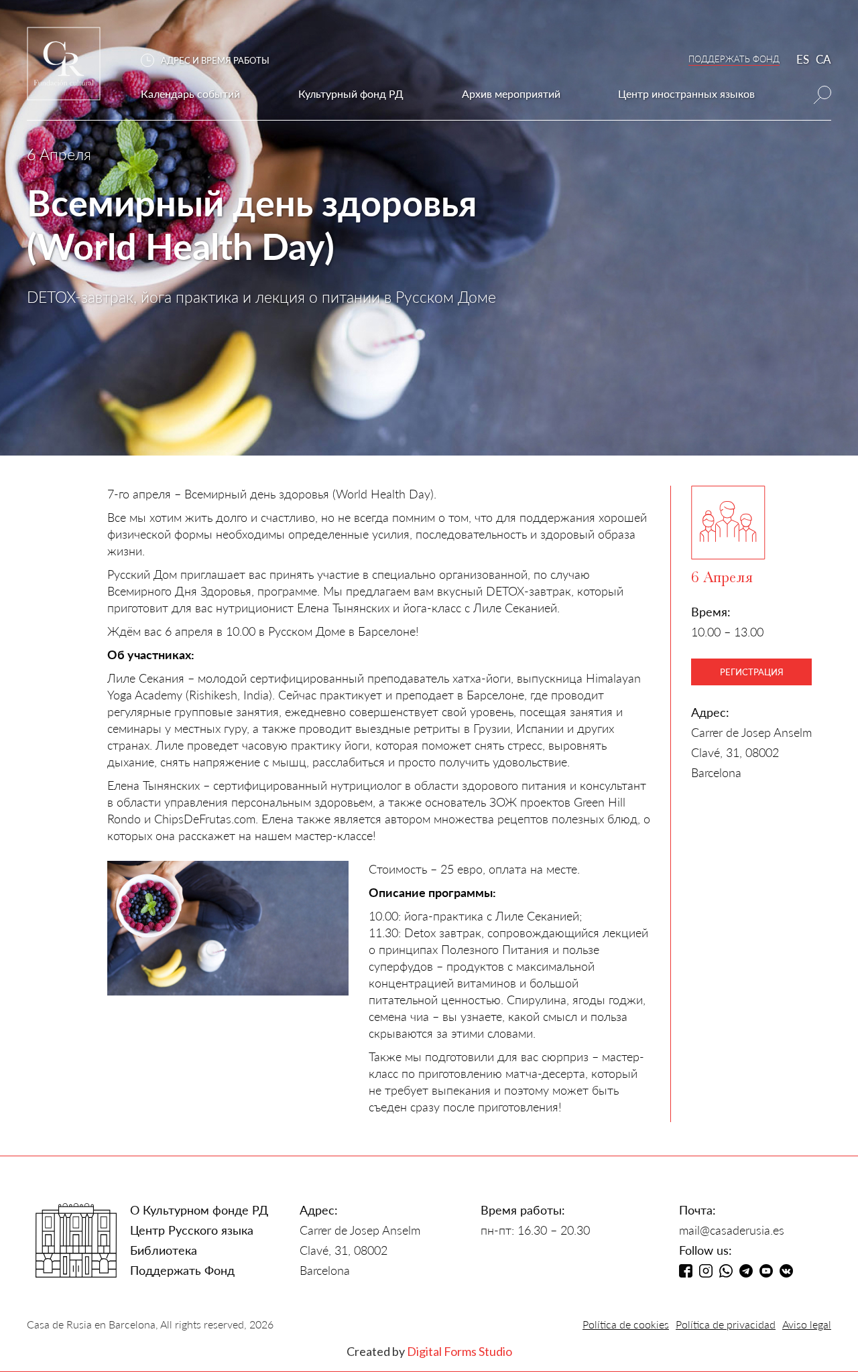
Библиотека (163, 1250)
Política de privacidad (726, 1324)
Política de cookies (626, 1324)
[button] (211, 60)
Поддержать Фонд (182, 1270)
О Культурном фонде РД (199, 1210)
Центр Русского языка (191, 1230)
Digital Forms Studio (459, 1351)
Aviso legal (806, 1324)
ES (802, 59)
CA (823, 59)
